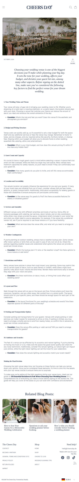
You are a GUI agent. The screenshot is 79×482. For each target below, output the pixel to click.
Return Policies (8, 464)
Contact (5, 448)
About (37, 464)
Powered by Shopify (22, 479)
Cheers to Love (40, 456)
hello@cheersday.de (69, 449)
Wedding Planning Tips (43, 460)
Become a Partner (9, 452)
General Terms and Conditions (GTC (15, 456)
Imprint (5, 468)
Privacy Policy (7, 460)
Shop (36, 452)
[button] (3, 7)
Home (37, 448)
